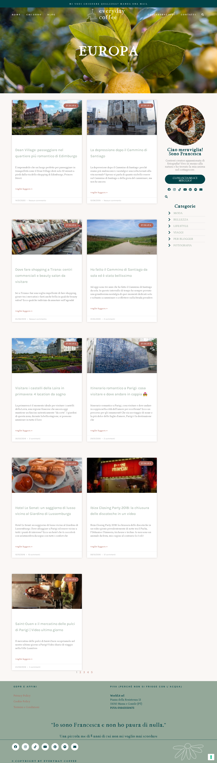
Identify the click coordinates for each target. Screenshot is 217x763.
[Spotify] (195, 189)
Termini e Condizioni (26, 707)
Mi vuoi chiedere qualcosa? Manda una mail (108, 4)
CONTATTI (188, 15)
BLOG (51, 15)
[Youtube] (185, 189)
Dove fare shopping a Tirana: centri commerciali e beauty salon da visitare (43, 275)
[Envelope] (201, 189)
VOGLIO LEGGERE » (23, 189)
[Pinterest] (190, 189)
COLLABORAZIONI (161, 15)
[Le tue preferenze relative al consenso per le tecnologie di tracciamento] (211, 757)
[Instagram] (174, 189)
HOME (16, 15)
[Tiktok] (180, 189)
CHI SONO (34, 15)
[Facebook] (169, 189)
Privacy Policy (22, 695)
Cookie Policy (22, 701)
